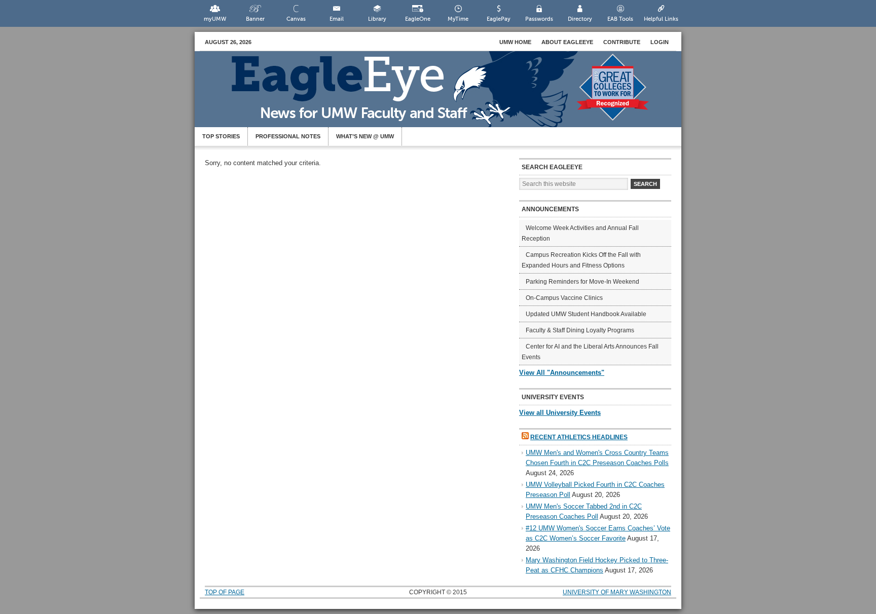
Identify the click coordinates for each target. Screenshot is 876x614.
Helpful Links (661, 19)
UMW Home (515, 42)
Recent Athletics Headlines (579, 437)
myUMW (215, 19)
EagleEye (448, 94)
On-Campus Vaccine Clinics (564, 297)
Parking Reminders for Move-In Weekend (582, 281)
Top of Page (224, 592)
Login (659, 42)
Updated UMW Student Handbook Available (586, 314)
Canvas (296, 19)
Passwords (539, 19)
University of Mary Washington (617, 592)
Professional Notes (288, 136)
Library (377, 19)
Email (337, 19)
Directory (580, 19)
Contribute (621, 42)
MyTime (458, 19)
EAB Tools (620, 19)
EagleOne (417, 19)
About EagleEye (567, 42)
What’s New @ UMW (365, 136)
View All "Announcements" (561, 372)
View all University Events (560, 412)
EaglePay (498, 19)
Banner (255, 19)
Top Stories (221, 136)
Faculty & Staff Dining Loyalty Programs (580, 330)
